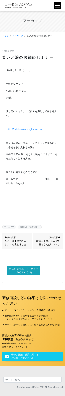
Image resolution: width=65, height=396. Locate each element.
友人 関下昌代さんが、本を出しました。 (17, 241)
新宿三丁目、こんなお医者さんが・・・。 (48, 241)
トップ (5, 35)
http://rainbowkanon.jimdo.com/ (25, 129)
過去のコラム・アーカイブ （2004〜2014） (23, 270)
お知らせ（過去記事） (30, 227)
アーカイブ (17, 35)
